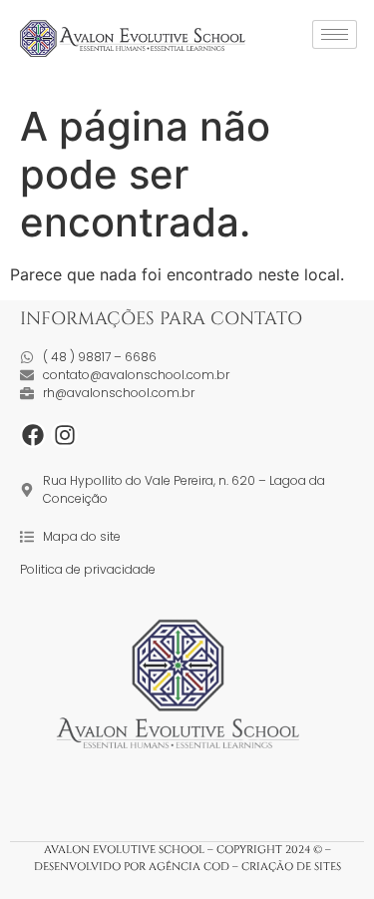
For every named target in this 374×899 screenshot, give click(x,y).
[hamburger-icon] (334, 34)
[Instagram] (64, 435)
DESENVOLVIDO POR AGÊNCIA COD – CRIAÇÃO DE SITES (187, 866)
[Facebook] (33, 435)
